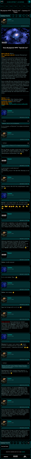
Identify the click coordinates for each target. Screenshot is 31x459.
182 (28, 139)
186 (28, 220)
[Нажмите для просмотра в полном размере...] (15, 43)
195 (28, 385)
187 (28, 238)
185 (28, 200)
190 (28, 289)
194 (28, 359)
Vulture (10, 103)
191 (28, 304)
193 (28, 341)
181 (28, 117)
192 (28, 319)
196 (28, 407)
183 (28, 165)
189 (28, 274)
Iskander (23, 451)
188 (28, 259)
